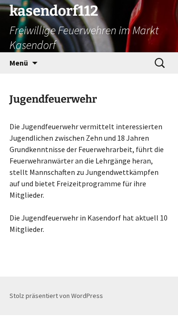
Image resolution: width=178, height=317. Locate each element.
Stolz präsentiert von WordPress (56, 295)
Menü (18, 62)
